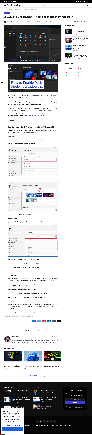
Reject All (17, 425)
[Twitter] (2, 72)
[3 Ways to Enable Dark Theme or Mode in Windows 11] (32, 43)
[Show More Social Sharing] (87, 22)
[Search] (87, 5)
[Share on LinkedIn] (84, 22)
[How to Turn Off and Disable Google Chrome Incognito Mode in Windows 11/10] (7, 399)
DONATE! (69, 5)
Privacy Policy (74, 407)
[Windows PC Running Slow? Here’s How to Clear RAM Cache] (36, 399)
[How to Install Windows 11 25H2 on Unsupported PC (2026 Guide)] (33, 356)
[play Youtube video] (34, 78)
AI (50, 5)
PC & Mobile (28, 5)
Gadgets (44, 5)
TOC (32, 425)
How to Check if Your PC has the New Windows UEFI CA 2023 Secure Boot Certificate (52, 366)
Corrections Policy (39, 425)
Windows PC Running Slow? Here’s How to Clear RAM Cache (49, 398)
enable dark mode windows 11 (11, 316)
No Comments (41, 21)
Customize (7, 425)
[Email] (2, 82)
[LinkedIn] (2, 75)
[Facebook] (2, 68)
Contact (10, 1)
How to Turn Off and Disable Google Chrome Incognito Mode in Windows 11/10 (21, 399)
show (16, 120)
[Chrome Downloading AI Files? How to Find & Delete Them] (68, 40)
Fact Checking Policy (65, 425)
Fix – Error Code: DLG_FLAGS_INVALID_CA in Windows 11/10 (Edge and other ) (20, 408)
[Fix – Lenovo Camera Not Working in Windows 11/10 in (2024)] (7, 392)
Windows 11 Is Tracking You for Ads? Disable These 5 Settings (12, 365)
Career (14, 1)
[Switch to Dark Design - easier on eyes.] (85, 5)
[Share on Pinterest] (82, 22)
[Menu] (5, 5)
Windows (7, 13)
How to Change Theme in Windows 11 (35, 115)
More (62, 5)
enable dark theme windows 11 (26, 316)
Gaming (56, 5)
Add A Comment (33, 375)
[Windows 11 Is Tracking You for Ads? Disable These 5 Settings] (13, 356)
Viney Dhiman (11, 21)
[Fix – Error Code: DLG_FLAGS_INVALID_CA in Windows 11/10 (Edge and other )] (7, 407)
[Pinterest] (2, 78)
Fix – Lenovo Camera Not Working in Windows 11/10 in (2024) (21, 391)
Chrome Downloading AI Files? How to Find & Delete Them (80, 39)
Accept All (12, 429)
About (5, 1)
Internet (36, 5)
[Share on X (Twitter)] (80, 22)
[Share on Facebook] (78, 22)
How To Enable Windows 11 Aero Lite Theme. (39, 301)
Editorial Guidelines (52, 425)
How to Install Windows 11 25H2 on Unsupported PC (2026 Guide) (33, 365)
